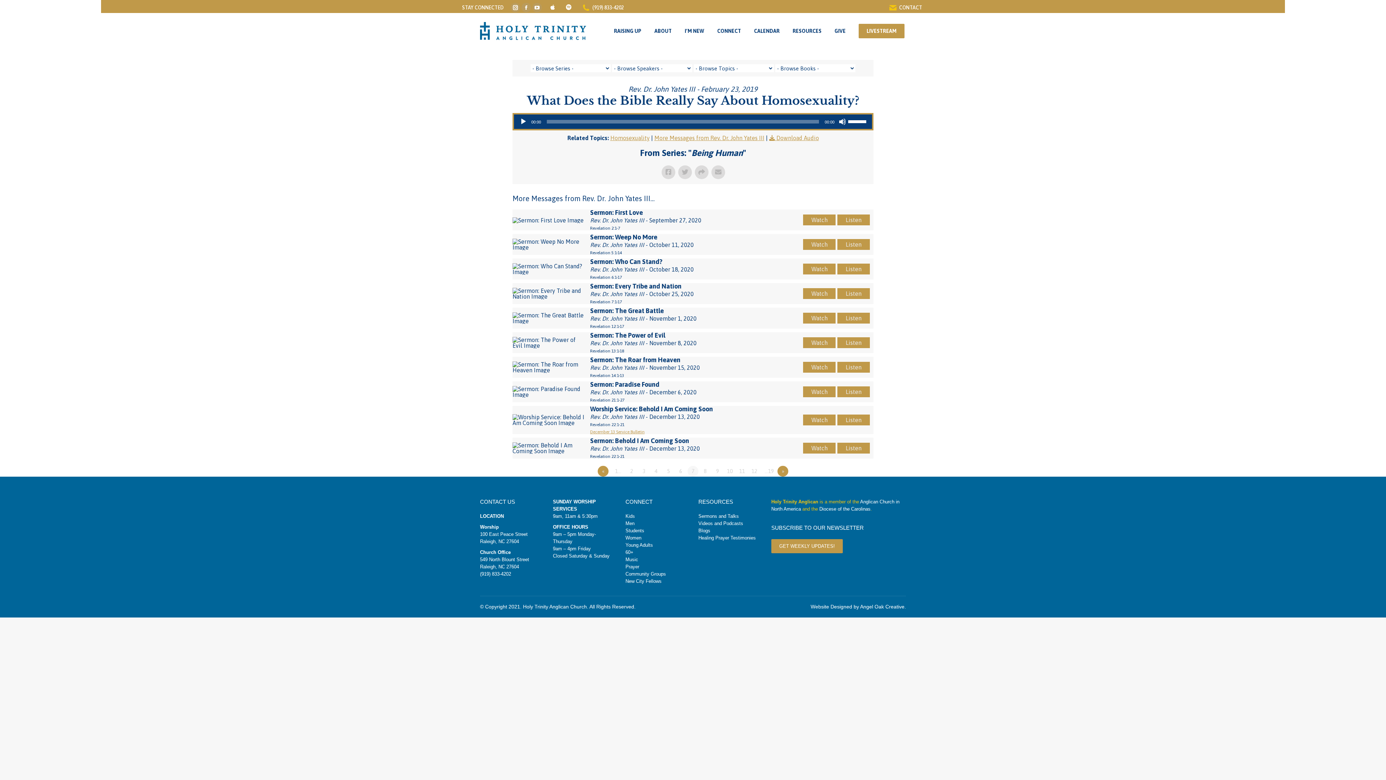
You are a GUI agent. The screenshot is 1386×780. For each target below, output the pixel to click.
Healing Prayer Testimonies (727, 538)
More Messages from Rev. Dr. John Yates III (709, 138)
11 (742, 471)
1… (618, 471)
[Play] (523, 121)
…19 (769, 471)
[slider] (858, 120)
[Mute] (842, 121)
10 (730, 471)
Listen (854, 220)
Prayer (632, 566)
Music (632, 559)
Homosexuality (630, 138)
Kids (630, 516)
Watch (819, 220)
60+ (629, 552)
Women (633, 538)
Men (630, 523)
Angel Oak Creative (882, 607)
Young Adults (639, 545)
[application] (693, 121)
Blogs (704, 530)
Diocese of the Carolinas (845, 509)
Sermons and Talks (718, 516)
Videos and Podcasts (720, 523)
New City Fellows (644, 581)
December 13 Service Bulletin (617, 431)
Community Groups (646, 574)
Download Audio (797, 138)
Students (635, 530)
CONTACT (910, 7)
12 (754, 471)
